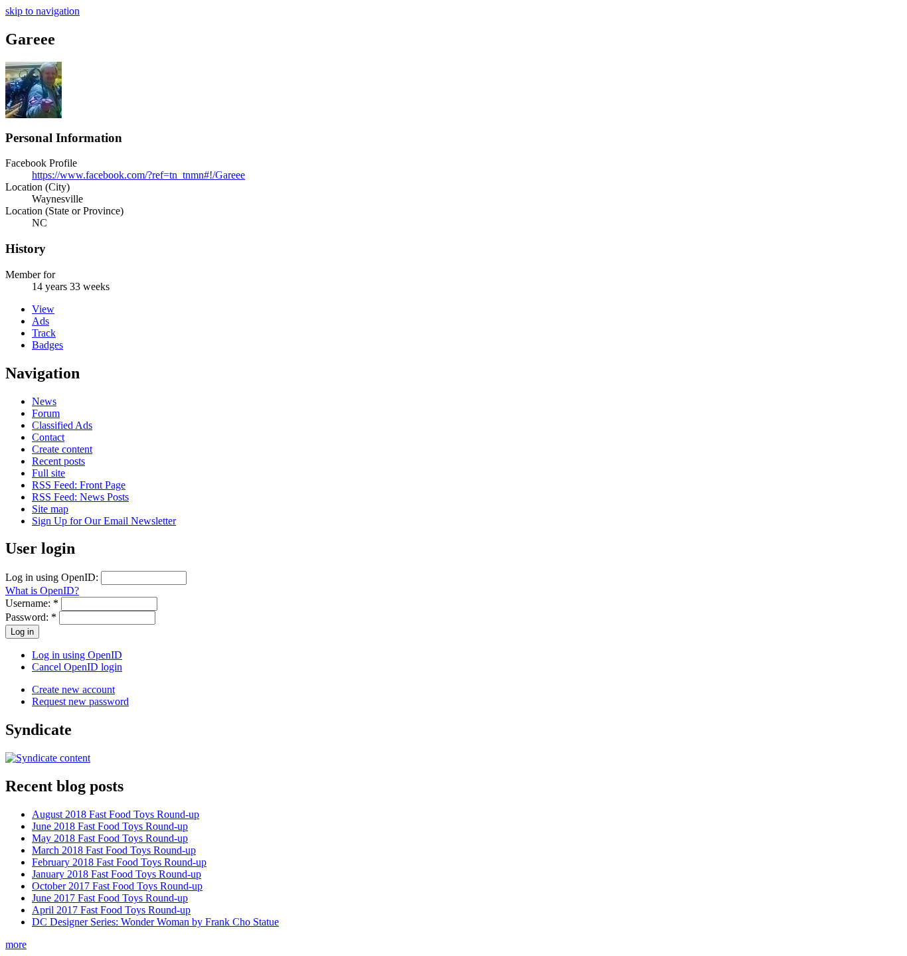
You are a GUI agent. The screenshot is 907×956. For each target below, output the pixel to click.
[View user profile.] (33, 114)
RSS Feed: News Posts (80, 497)
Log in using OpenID (77, 655)
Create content (62, 449)
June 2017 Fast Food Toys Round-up (110, 898)
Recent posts (58, 461)
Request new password (80, 701)
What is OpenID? (42, 590)
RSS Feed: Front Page (78, 485)
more (16, 944)
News (44, 401)
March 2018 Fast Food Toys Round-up (114, 850)
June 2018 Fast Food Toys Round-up (110, 826)
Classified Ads (62, 425)
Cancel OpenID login (77, 667)
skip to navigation (42, 11)
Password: (30, 617)
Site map (50, 509)
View (43, 309)
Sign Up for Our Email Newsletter (104, 520)
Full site (48, 473)
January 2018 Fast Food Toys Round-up (116, 874)
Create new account (73, 689)
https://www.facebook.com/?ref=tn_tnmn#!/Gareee (138, 175)
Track (44, 333)
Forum (46, 413)
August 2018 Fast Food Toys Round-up (115, 814)
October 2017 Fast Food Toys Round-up (117, 886)
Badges (47, 345)
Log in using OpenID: (53, 577)
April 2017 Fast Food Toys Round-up (111, 910)
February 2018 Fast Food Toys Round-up (119, 862)
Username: (31, 603)
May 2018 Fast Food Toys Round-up (110, 838)
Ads (40, 321)
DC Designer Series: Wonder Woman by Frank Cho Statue (155, 921)
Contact (48, 437)
